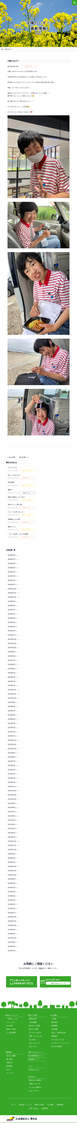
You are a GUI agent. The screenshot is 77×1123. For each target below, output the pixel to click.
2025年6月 (13, 614)
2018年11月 (13, 921)
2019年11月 (13, 870)
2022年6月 (13, 765)
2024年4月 (13, 673)
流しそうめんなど (14, 475)
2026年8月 (13, 555)
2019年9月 (13, 879)
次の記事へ (13, 457)
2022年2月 (13, 782)
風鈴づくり (12, 526)
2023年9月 (13, 702)
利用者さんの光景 (14, 519)
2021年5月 (13, 820)
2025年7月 (13, 610)
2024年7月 (13, 660)
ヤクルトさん (12, 467)
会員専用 (45, 1108)
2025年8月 (13, 605)
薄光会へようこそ (25, 1104)
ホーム (13, 1104)
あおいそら (33, 1091)
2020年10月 (13, 849)
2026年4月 (13, 572)
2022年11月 (13, 744)
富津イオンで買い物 (15, 504)
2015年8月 (13, 942)
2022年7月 (13, 761)
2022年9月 (13, 753)
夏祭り (10, 490)
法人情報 (50, 1104)
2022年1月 (13, 786)
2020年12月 (13, 841)
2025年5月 (13, 618)
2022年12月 (13, 740)
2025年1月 (13, 635)
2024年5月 (13, 668)
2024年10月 (13, 647)
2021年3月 (13, 828)
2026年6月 (13, 563)
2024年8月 (13, 656)
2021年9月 (13, 803)
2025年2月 (13, 631)
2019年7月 (13, 887)
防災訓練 (11, 482)
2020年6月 (13, 854)
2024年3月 (13, 677)
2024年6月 (13, 664)
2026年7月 (13, 559)
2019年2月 (13, 908)
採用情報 (60, 1104)
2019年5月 (13, 896)
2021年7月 (13, 812)
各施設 (40, 968)
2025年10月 (13, 597)
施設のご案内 (39, 1104)
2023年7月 (13, 711)
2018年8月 (13, 934)
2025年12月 (13, 589)
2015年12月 (13, 938)
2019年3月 (13, 904)
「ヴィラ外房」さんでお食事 (18, 534)
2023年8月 (13, 706)
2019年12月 (13, 866)
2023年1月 (13, 736)
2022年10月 (13, 748)
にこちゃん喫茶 (34, 1087)
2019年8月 (13, 883)
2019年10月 (13, 875)
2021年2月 (13, 833)
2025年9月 (13, 601)
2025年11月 (13, 593)
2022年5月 (13, 770)
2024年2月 (13, 681)
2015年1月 (13, 950)
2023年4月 (13, 723)
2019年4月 (13, 900)
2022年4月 (13, 774)
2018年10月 (13, 925)
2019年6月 (13, 892)
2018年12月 (13, 917)
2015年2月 (13, 946)
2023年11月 (13, 694)
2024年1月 (13, 685)
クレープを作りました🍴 (16, 512)
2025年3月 (13, 626)
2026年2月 (13, 580)
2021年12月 (13, 790)
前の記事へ (23, 457)
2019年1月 (13, 913)
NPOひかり (33, 1070)
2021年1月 (13, 837)
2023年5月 (13, 719)
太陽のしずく (34, 1084)
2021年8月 (13, 807)
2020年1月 (13, 862)
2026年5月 (13, 568)
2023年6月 (13, 715)
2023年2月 (13, 732)
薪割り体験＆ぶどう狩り (16, 497)
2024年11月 (13, 643)
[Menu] (74, 2)
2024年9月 (13, 652)
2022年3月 (13, 778)
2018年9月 (13, 929)
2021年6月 (13, 816)
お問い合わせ (33, 1108)
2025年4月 (13, 622)
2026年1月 (13, 584)
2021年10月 (13, 799)
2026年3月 (13, 576)
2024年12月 (13, 639)
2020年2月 (13, 858)
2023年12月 (13, 690)
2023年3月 (13, 727)
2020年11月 (13, 845)
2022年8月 (13, 757)
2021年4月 (13, 824)
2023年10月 (13, 698)
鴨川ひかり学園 (34, 1080)
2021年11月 (13, 795)
